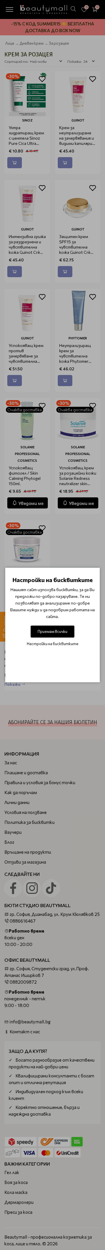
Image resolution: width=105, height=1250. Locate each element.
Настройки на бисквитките (52, 643)
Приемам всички (52, 631)
